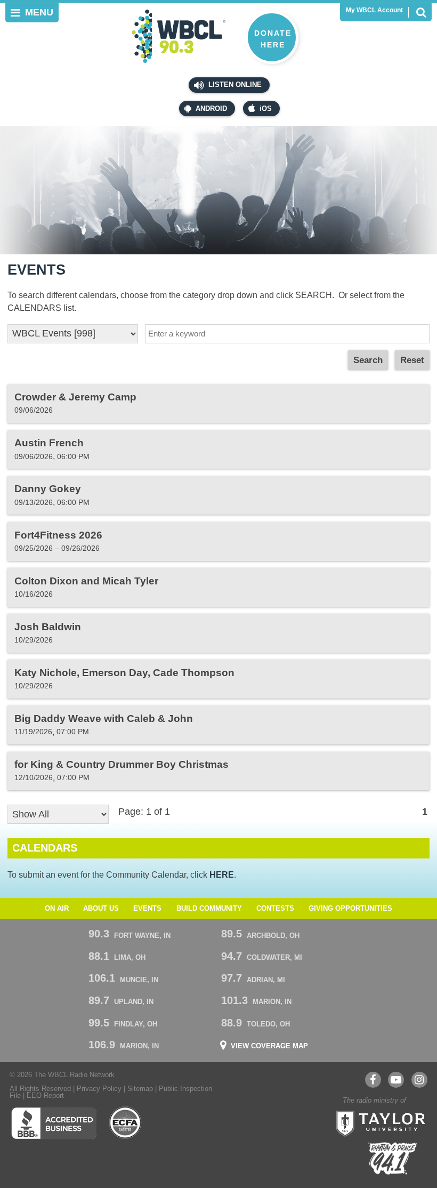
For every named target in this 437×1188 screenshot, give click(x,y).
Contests (275, 908)
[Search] (421, 12)
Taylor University (377, 1122)
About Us (101, 908)
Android (211, 109)
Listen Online (234, 85)
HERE (221, 874)
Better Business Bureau (54, 1122)
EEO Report (45, 1095)
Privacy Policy (99, 1089)
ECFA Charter (125, 1122)
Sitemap (140, 1089)
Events (147, 908)
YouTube (396, 1080)
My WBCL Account (374, 10)
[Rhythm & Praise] (392, 1158)
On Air (57, 908)
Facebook (373, 1080)
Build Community (209, 908)
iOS (266, 109)
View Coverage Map (269, 1046)
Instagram (419, 1080)
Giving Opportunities (350, 908)
